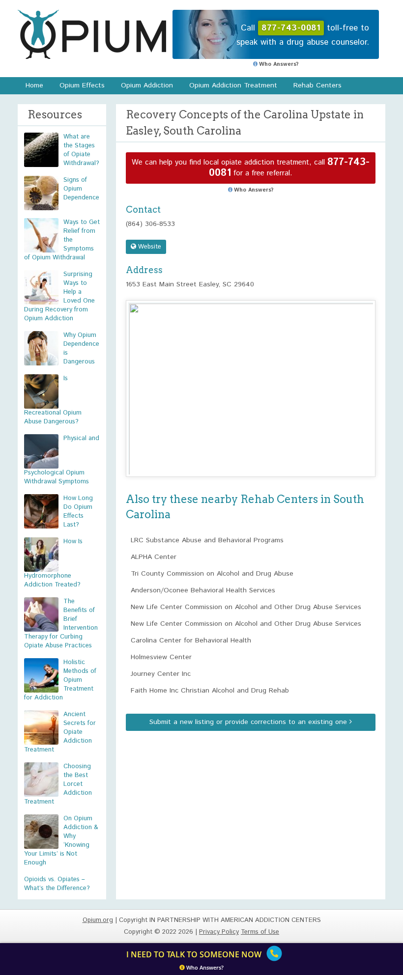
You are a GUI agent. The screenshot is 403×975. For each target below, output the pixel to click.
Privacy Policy (219, 932)
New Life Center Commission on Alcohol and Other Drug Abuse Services (246, 607)
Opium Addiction (147, 85)
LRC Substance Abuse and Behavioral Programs (207, 540)
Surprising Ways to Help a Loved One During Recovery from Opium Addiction (59, 296)
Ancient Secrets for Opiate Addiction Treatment (60, 732)
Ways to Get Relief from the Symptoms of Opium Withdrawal (62, 240)
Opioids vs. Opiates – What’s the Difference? (57, 884)
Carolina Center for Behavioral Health (191, 640)
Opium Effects (82, 85)
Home (34, 85)
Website (148, 246)
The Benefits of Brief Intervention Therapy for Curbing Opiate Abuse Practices (61, 623)
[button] (250, 379)
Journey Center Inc (161, 674)
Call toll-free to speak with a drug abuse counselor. (302, 35)
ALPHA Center (153, 557)
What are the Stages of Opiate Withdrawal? (81, 150)
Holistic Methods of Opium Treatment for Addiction (60, 680)
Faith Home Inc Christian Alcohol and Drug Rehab (210, 691)
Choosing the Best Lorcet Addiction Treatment (58, 784)
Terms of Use (260, 932)
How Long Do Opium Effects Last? (78, 511)
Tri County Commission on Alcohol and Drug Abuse (212, 574)
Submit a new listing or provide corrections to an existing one (249, 722)
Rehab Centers (317, 85)
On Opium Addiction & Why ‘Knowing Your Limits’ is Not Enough (61, 840)
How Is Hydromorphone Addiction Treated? (53, 563)
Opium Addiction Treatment (233, 85)
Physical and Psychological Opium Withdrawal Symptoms (61, 460)
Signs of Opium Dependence (81, 188)
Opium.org (92, 34)
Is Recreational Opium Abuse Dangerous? (53, 400)
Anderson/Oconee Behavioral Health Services (203, 590)
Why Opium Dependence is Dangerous (81, 348)
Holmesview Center (161, 657)
